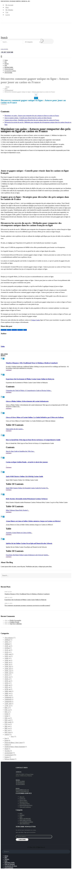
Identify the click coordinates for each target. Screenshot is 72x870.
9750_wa (7, 724)
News (12, 736)
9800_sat (7, 726)
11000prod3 (7, 699)
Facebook (4, 330)
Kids (5, 861)
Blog (7, 7)
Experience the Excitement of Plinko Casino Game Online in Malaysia (30, 379)
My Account (9, 5)
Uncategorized (8, 755)
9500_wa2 (7, 720)
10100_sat (7, 646)
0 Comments (4, 104)
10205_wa (7, 656)
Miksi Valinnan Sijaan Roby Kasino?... (17, 510)
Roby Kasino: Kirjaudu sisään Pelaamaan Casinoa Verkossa (27, 499)
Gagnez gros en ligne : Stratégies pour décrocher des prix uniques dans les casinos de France (31, 120)
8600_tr (6, 708)
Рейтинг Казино (9, 759)
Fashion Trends (14, 622)
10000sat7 (7, 640)
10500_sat (7, 664)
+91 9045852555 (20, 782)
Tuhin (3, 346)
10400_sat (7, 662)
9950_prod (7, 732)
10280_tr (7, 658)
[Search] (42, 41)
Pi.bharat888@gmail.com (22, 789)
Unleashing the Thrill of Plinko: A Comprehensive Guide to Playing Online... (29, 390)
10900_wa (7, 695)
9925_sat (7, 730)
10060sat (7, 644)
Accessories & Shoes (10, 866)
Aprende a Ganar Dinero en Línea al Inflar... (19, 532)
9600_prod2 (7, 722)
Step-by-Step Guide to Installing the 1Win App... (20, 451)
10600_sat (7, 685)
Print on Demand (9, 864)
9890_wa (7, 728)
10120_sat (7, 650)
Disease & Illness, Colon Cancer (13, 742)
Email (25, 330)
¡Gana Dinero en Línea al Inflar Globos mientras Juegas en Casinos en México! (33, 521)
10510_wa (7, 677)
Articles (6, 734)
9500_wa (7, 718)
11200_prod (7, 703)
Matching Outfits (9, 862)
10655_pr (7, 687)
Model (6, 749)
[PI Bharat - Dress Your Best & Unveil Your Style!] (11, 32)
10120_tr (7, 652)
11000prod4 (7, 701)
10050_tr (7, 642)
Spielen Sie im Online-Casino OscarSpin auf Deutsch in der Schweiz (29, 543)
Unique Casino (35, 320)
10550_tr (7, 683)
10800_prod (7, 691)
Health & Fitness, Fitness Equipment (14, 746)
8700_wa (7, 710)
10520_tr (7, 679)
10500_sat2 (7, 666)
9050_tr (6, 712)
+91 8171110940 (20, 781)
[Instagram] (16, 842)
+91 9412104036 (20, 784)
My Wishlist (9, 10)
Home (6, 856)
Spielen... (46, 555)
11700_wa (7, 705)
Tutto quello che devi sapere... (15, 429)
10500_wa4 (7, 672)
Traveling (7, 751)
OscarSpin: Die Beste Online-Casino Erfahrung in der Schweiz (24, 555)
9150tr (6, 714)
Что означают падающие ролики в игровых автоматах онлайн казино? (27, 605)
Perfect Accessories (15, 620)
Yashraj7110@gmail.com (22, 791)
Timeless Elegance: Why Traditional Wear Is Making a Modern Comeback (32, 363)
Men (5, 857)
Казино (6, 757)
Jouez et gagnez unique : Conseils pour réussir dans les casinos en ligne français (28, 118)
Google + (20, 330)
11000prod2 (7, 697)
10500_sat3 (7, 668)
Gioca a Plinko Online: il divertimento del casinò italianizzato (27, 401)
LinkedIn (14, 330)
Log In (8, 15)
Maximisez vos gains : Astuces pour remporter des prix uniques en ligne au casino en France (31, 115)
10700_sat (7, 689)
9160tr (6, 716)
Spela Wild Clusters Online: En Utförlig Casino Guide (24, 476)
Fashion (6, 744)
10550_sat (7, 681)
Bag (5, 738)
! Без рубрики (8, 637)
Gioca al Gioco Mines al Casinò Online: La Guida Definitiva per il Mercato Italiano (35, 417)
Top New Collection (16, 624)
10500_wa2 (7, 670)
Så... (47, 488)
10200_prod (7, 654)
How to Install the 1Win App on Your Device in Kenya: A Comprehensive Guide (33, 440)
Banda (6, 740)
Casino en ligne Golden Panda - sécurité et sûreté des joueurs (27, 462)
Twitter (9, 330)
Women (6, 859)
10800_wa (7, 693)
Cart (7, 12)
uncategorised (8, 753)
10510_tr (7, 675)
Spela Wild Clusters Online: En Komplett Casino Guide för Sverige (26, 488)
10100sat (7, 648)
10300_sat (7, 660)
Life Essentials (8, 72)
